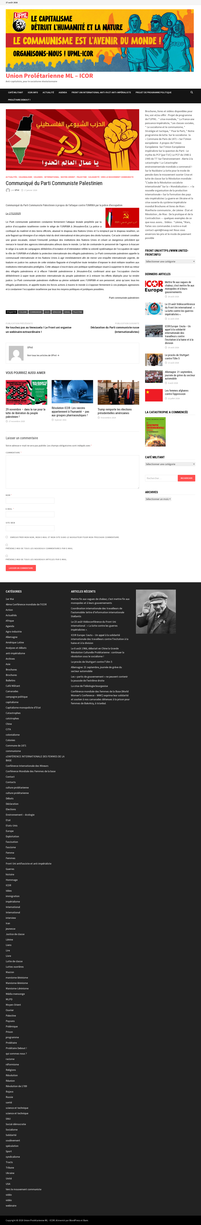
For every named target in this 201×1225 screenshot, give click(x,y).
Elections (11, 809)
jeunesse (10, 928)
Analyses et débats (16, 647)
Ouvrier (10, 1010)
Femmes (10, 858)
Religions (11, 1070)
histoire (10, 874)
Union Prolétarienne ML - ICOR (39, 1220)
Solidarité (93, 177)
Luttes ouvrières (15, 966)
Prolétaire (11, 1042)
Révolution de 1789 (16, 1086)
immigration (12, 896)
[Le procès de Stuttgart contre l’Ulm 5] (154, 355)
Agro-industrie (14, 631)
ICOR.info (33, 92)
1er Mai (10, 599)
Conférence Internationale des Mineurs (27, 765)
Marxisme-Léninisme (17, 988)
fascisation (12, 841)
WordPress (74, 1220)
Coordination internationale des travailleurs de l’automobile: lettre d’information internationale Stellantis (97, 612)
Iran (8, 923)
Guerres (10, 869)
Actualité (48, 92)
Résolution (12, 1075)
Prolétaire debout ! (19, 99)
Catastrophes (13, 713)
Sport (9, 1151)
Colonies (38, 177)
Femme (10, 852)
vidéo (9, 1194)
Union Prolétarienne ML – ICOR (49, 75)
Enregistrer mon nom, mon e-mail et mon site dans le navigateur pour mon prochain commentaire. (65, 537)
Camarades (12, 691)
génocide (57, 312)
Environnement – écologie (20, 814)
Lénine (9, 939)
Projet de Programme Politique (153, 92)
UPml (17, 190)
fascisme (11, 847)
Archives (10, 658)
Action (9, 609)
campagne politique (17, 696)
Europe (10, 831)
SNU (8, 1118)
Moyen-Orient (68, 177)
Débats (10, 798)
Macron (10, 972)
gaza (47, 312)
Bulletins (10, 680)
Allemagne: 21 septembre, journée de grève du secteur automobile (180, 375)
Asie (8, 664)
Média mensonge (15, 993)
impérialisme (13, 901)
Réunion (10, 1080)
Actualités (11, 177)
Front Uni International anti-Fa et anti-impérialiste (101, 92)
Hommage (12, 879)
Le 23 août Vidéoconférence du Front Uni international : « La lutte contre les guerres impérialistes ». (180, 309)
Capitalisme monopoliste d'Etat (23, 707)
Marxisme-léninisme (17, 983)
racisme (10, 1059)
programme (12, 1037)
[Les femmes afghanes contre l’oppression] (154, 391)
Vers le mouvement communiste (117, 177)
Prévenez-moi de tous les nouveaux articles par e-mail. (36, 559)
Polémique (12, 1026)
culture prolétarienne (17, 787)
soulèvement (13, 1140)
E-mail (10, 509)
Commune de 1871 (16, 745)
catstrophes (12, 718)
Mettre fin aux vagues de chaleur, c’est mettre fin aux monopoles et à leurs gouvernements (179, 287)
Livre (8, 955)
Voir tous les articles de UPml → (43, 355)
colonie (23, 312)
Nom (9, 495)
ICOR (8, 885)
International (51, 177)
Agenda (63, 92)
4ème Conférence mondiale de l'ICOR (26, 604)
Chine (9, 723)
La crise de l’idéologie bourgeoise (89, 686)
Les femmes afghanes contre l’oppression (176, 392)
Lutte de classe (14, 961)
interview (11, 917)
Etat (8, 820)
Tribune (10, 1167)
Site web (10, 522)
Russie (9, 1097)
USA (8, 1184)
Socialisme (12, 1129)
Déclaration (12, 803)
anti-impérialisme (15, 653)
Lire (8, 950)
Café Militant (15, 92)
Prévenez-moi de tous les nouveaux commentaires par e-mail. (39, 548)
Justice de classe (15, 934)
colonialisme (25, 177)
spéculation (12, 1146)
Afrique (10, 620)
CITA (8, 729)
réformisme (12, 1064)
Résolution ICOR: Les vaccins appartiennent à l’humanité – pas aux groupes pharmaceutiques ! (70, 411)
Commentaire (14, 452)
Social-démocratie (16, 1124)
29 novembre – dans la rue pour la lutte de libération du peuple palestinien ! (25, 413)
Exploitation (12, 836)
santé (9, 1102)
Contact (10, 776)
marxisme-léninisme (17, 977)
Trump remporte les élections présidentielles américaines (115, 411)
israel (67, 312)
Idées (9, 890)
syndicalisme (13, 1156)
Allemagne (11, 637)
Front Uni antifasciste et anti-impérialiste (28, 863)
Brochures (11, 669)
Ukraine (10, 1173)
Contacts (11, 782)
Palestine (82, 177)
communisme (36, 312)
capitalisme (12, 702)
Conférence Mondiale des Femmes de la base (30, 771)
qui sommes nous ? (16, 1053)
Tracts (9, 1162)
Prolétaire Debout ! (16, 1048)
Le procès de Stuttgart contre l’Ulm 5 (177, 357)
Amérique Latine (15, 642)
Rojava (9, 1091)
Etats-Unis (12, 825)
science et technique (17, 1108)
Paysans (10, 1021)
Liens (8, 945)
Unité (9, 1178)
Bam (85, 1220)
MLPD (9, 999)
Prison (9, 1032)
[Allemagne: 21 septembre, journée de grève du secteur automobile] (154, 372)
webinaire (11, 1205)
